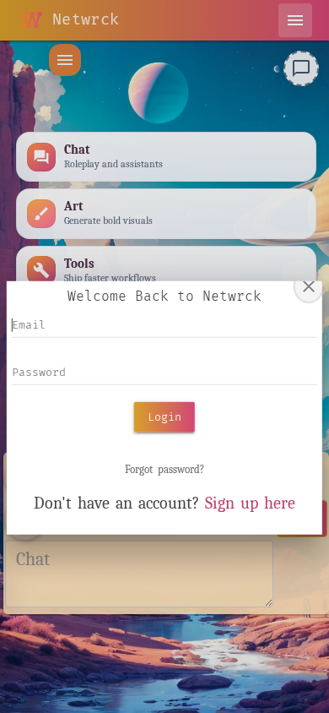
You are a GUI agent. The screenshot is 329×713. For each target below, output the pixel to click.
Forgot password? (164, 469)
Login (164, 416)
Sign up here (250, 503)
